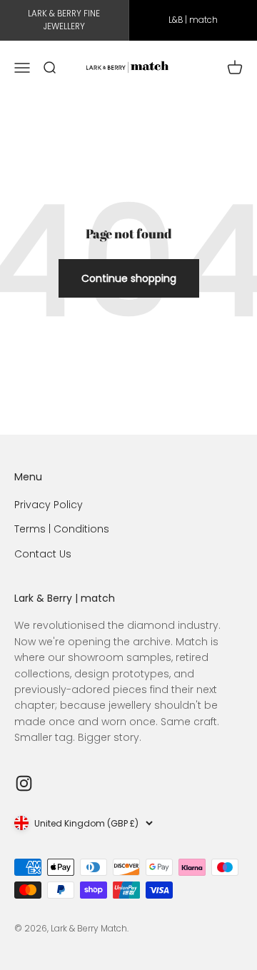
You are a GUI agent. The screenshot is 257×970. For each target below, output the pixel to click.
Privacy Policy (48, 504)
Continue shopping (128, 278)
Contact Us (42, 554)
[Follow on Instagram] (24, 783)
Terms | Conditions (61, 529)
